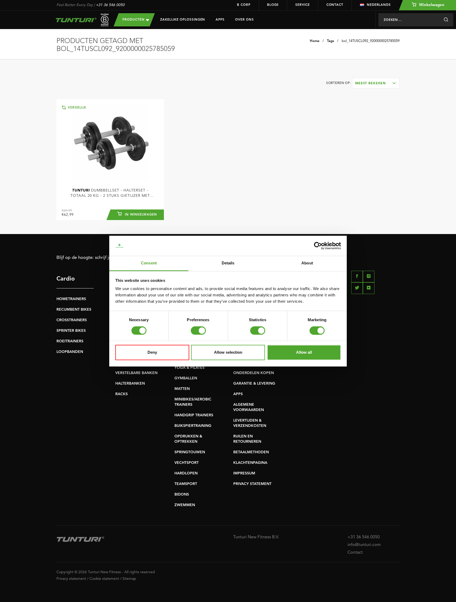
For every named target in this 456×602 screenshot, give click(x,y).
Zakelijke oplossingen (182, 19)
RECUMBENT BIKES (73, 309)
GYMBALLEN (185, 378)
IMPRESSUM (244, 473)
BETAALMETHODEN (251, 452)
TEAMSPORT (185, 484)
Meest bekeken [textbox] (370, 83)
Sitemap (129, 579)
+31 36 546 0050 (110, 5)
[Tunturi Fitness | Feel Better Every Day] (79, 19)
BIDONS (181, 494)
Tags (330, 41)
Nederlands (379, 5)
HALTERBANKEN (130, 383)
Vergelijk (76, 107)
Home (314, 41)
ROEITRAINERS (69, 341)
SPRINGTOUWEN (189, 452)
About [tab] (307, 263)
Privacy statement (71, 579)
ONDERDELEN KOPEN (253, 373)
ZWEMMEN (184, 505)
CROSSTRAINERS (71, 320)
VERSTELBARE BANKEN (136, 373)
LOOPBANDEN (69, 352)
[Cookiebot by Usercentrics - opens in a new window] (318, 246)
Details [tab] (228, 263)
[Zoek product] (445, 19)
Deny (152, 352)
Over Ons (244, 19)
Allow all (304, 352)
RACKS (121, 394)
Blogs (273, 5)
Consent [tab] (149, 263)
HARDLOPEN (186, 473)
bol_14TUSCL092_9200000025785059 (371, 41)
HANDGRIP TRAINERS (193, 415)
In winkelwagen (140, 214)
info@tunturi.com (364, 545)
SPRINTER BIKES (71, 331)
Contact (334, 5)
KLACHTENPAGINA (250, 463)
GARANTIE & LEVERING (254, 383)
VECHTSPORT (186, 463)
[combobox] (376, 83)
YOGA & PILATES (189, 368)
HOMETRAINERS (71, 299)
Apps (220, 19)
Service (302, 5)
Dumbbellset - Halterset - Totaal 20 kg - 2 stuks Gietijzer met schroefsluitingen (110, 193)
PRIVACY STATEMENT (252, 484)
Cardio (65, 279)
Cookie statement (104, 579)
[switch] (198, 330)
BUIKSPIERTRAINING (192, 426)
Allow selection (228, 352)
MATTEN (182, 389)
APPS (238, 394)
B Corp (243, 5)
